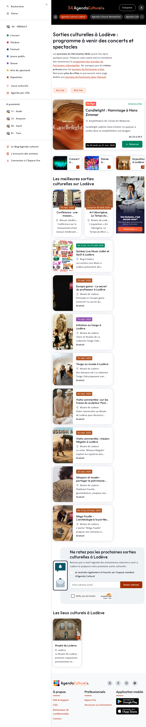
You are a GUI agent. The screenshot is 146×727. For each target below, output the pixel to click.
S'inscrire (127, 7)
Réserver (132, 144)
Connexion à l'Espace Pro (23, 160)
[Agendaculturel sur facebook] (118, 683)
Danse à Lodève (105, 162)
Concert (15, 35)
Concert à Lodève (74, 162)
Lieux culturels (17, 86)
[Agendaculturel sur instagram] (126, 683)
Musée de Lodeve (66, 645)
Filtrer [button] (12, 13)
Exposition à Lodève (138, 160)
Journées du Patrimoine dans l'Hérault (85, 77)
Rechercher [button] (15, 6)
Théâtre (15, 42)
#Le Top (60, 90)
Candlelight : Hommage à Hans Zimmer (111, 112)
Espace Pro (90, 700)
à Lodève (67, 219)
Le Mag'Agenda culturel (22, 146)
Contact (57, 718)
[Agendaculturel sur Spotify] (134, 683)
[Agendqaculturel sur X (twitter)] (109, 683)
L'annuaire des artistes (22, 153)
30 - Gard (16, 125)
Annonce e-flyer (135, 103)
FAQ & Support (61, 700)
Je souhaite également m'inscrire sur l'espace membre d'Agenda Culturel (104, 574)
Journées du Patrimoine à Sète (88, 69)
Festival (14, 49)
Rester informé (131, 584)
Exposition (16, 77)
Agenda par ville (18, 93)
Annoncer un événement (98, 704)
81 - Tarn (16, 133)
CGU (55, 704)
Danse (14, 63)
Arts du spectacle (20, 70)
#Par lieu (78, 90)
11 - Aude (16, 111)
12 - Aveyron (18, 118)
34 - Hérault (19, 26)
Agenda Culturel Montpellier (106, 16)
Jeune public (17, 56)
